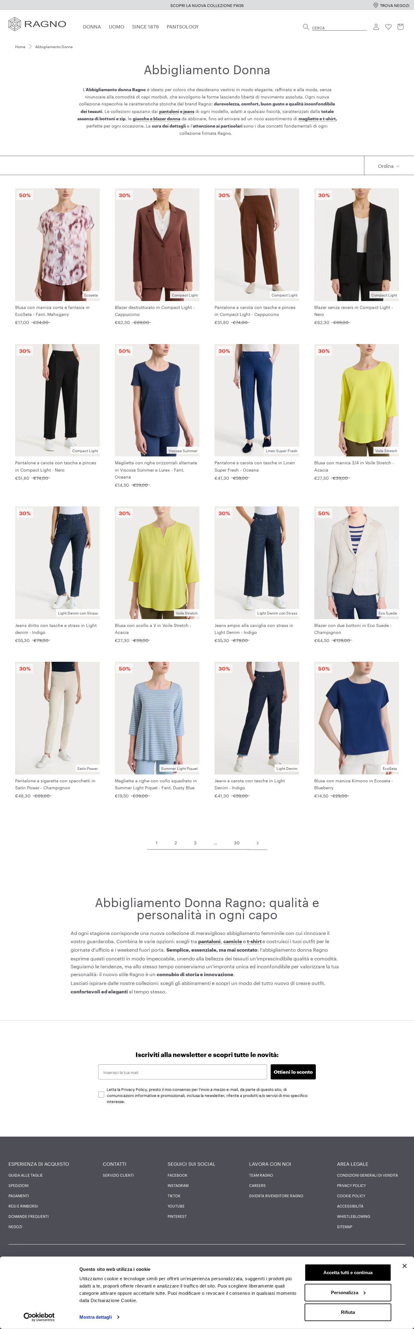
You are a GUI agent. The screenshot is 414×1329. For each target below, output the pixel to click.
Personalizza (344, 1292)
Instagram (178, 1185)
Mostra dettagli (95, 1317)
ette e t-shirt (323, 118)
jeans (188, 111)
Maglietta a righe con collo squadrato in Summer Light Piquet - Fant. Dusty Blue (156, 783)
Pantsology (183, 26)
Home (20, 46)
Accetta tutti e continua (347, 1272)
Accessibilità (350, 1205)
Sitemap (344, 1226)
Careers (257, 1185)
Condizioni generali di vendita (367, 1175)
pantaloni (169, 111)
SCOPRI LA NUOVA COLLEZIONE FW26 (81, 5)
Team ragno (261, 1175)
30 (237, 842)
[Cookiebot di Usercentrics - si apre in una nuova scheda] (39, 1317)
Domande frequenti (28, 1216)
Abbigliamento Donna (54, 46)
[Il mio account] (376, 27)
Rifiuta (348, 1312)
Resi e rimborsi (23, 1205)
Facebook (178, 1175)
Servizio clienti (118, 1175)
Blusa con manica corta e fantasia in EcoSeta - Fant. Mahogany (52, 310)
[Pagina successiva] (257, 842)
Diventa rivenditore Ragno (276, 1195)
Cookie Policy (351, 1195)
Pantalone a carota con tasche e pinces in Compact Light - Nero (55, 465)
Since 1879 (145, 26)
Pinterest (177, 1216)
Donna (92, 26)
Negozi (15, 1226)
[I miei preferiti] (388, 27)
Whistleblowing (353, 1216)
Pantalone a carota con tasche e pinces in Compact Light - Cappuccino (255, 310)
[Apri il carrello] (401, 27)
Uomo (116, 26)
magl (304, 118)
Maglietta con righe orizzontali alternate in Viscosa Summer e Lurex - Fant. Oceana (156, 469)
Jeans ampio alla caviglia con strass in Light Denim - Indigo (254, 628)
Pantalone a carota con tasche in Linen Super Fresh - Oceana (255, 465)
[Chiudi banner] (404, 1266)
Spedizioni (18, 1185)
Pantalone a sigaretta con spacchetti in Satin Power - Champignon (55, 783)
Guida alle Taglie (25, 1175)
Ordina (386, 165)
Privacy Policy (351, 1185)
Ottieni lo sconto (293, 1072)
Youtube (176, 1205)
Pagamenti (18, 1195)
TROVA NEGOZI (394, 5)
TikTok (174, 1195)
